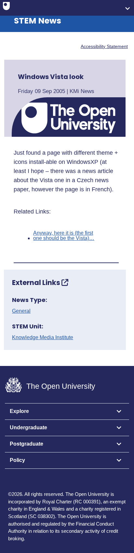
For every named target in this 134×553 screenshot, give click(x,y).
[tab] (67, 411)
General (21, 311)
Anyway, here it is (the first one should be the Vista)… (63, 235)
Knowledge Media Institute (42, 337)
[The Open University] (6, 7)
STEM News (37, 21)
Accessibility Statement (104, 46)
